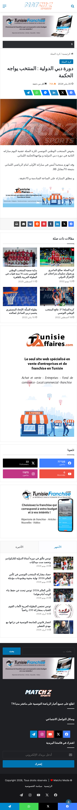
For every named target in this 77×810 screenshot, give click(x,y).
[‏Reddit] (37, 224)
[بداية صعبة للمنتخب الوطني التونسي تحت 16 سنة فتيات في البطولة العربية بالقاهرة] (20, 257)
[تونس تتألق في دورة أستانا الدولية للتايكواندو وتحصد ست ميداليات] (63, 563)
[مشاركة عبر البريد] (23, 224)
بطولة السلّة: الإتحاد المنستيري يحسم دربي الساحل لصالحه (21, 311)
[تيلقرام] (27, 92)
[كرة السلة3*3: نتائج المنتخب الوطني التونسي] (57, 296)
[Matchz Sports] (38, 6)
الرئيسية (66, 53)
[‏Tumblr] (50, 224)
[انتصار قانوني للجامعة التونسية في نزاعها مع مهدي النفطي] (63, 627)
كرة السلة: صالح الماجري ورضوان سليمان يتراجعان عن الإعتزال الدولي (59, 273)
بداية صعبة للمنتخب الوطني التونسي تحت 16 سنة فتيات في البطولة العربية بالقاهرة (21, 274)
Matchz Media (61, 780)
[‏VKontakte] (30, 224)
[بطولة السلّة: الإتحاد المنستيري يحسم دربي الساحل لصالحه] (20, 296)
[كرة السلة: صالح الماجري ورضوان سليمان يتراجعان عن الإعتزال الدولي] (57, 257)
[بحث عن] (72, 7)
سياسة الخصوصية (33, 786)
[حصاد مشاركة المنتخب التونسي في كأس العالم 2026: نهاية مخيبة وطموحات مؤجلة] (63, 579)
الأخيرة (19, 547)
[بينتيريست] (44, 224)
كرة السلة (55, 53)
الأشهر (57, 547)
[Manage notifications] (68, 802)
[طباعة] (16, 224)
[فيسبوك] (70, 92)
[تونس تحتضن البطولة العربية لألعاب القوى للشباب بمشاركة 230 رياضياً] (63, 611)
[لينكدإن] (53, 92)
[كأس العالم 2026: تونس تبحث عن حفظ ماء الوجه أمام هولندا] (63, 595)
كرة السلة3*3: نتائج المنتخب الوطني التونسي (59, 311)
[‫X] (61, 92)
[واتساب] (35, 92)
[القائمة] (4, 7)
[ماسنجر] (44, 92)
